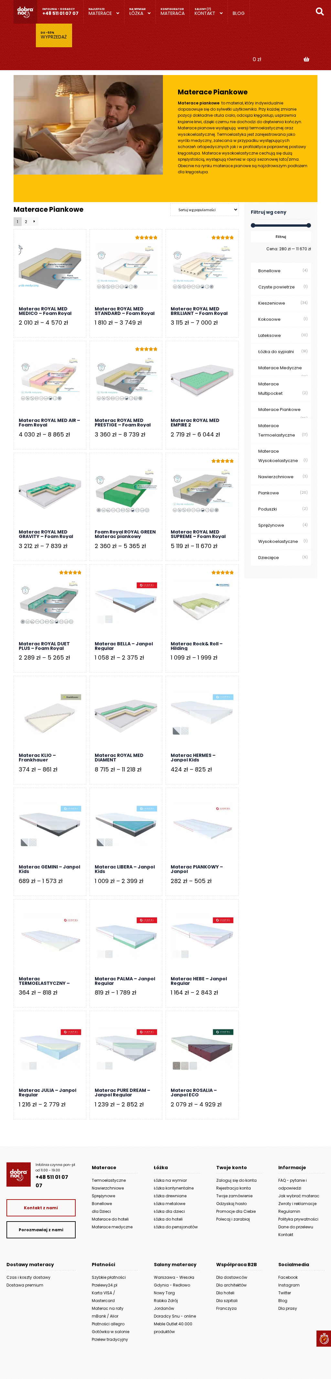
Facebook (288, 1277)
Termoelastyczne (109, 1180)
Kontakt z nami (41, 1208)
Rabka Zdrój (166, 1300)
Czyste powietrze (276, 287)
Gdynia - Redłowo (172, 1285)
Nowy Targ (164, 1293)
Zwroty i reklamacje (297, 1203)
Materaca (173, 13)
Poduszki (267, 509)
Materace (100, 13)
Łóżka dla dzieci (169, 1211)
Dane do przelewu (295, 1227)
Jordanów (164, 1308)
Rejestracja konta (233, 1188)
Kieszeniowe (271, 303)
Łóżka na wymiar (170, 1180)
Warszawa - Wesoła (174, 1277)
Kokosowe (269, 319)
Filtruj (281, 236)
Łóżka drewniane (170, 1196)
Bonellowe (269, 271)
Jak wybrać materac (298, 1196)
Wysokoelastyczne (278, 541)
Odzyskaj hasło (231, 1203)
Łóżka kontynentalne (174, 1188)
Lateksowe (269, 335)
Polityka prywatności (298, 1219)
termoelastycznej (266, 128)
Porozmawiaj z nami (41, 1230)
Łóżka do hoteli (168, 1219)
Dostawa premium (24, 1285)
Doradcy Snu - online (175, 1316)
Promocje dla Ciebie (236, 1211)
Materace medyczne (112, 1227)
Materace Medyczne (280, 368)
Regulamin (289, 1211)
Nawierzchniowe (276, 477)
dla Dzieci (101, 1211)
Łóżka (136, 13)
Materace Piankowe (279, 409)
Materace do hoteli (110, 1219)
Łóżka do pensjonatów (176, 1227)
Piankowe (268, 493)
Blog (239, 13)
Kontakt (205, 13)
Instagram (289, 1285)
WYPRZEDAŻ (54, 37)
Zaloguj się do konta (236, 1180)
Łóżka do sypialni (276, 352)
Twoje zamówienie (234, 1196)
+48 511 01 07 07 (60, 13)
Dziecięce (268, 558)
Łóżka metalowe (169, 1203)
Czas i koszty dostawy (28, 1277)
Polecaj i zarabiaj (233, 1219)
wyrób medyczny (195, 140)
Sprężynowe (271, 525)
